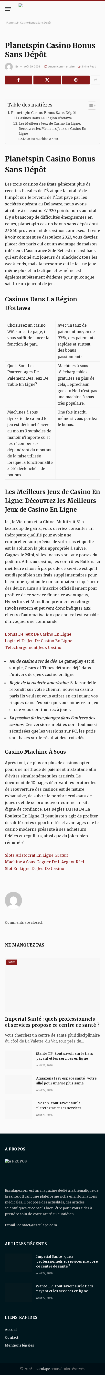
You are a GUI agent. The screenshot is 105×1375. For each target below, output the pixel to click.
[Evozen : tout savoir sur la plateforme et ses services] (18, 1109)
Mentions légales (19, 1345)
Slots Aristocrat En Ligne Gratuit (36, 855)
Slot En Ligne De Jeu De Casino (34, 868)
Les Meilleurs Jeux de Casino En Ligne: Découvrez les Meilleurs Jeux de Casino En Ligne (52, 128)
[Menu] (8, 8)
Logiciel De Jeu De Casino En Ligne (38, 640)
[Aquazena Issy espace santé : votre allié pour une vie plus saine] (18, 1084)
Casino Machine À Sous (42, 139)
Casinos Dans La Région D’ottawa (45, 118)
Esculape (42, 1369)
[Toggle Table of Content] (89, 105)
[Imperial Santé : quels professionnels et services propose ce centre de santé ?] (52, 985)
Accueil (11, 1329)
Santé (11, 962)
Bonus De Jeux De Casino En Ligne (38, 634)
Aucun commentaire (61, 66)
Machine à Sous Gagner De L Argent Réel (44, 861)
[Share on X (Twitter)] (47, 80)
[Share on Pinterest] (76, 80)
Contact (11, 1337)
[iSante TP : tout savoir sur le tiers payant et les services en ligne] (18, 1060)
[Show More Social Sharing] (95, 80)
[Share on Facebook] (18, 80)
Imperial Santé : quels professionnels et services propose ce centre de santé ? (52, 1022)
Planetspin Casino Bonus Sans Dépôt (43, 112)
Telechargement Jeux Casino (33, 647)
